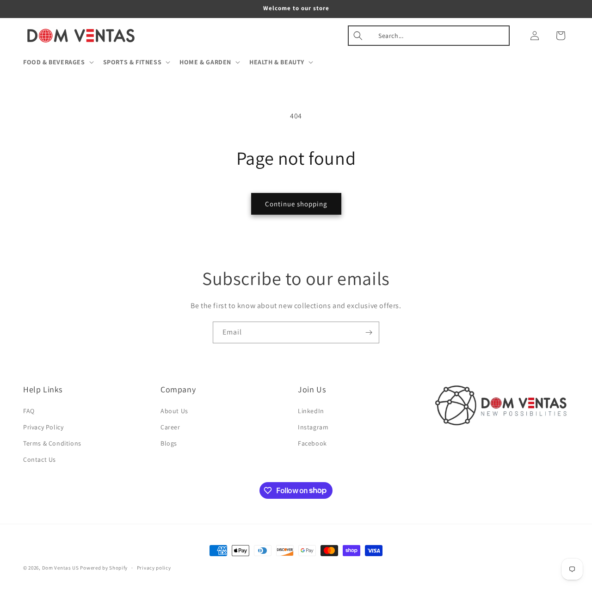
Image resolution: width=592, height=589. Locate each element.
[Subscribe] (368, 332)
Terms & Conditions (52, 443)
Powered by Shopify (104, 567)
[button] (58, 62)
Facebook (312, 443)
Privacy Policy (43, 427)
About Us (174, 411)
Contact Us (39, 459)
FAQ (29, 411)
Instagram (313, 427)
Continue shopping (296, 203)
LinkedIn (311, 411)
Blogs (168, 443)
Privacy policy (154, 567)
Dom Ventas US (60, 567)
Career (170, 427)
